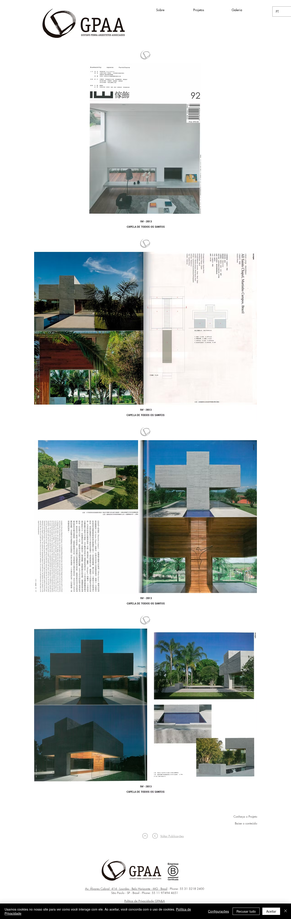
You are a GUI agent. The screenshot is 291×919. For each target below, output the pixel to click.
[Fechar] (285, 911)
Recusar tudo (246, 911)
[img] (145, 140)
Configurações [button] (218, 911)
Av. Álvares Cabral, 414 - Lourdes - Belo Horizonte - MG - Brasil (126, 889)
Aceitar (271, 911)
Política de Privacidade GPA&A (144, 901)
